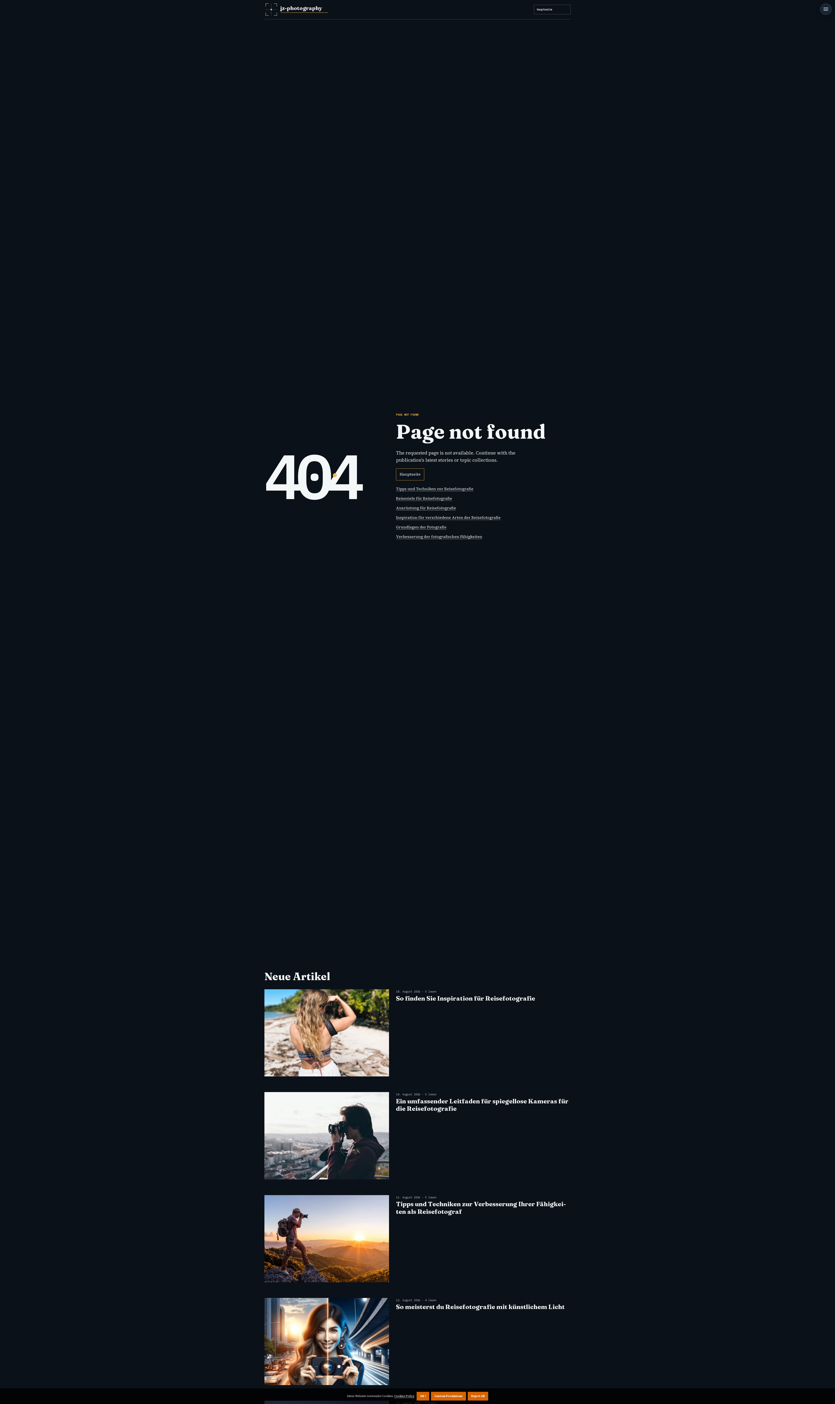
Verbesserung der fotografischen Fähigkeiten (439, 536)
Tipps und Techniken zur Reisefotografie (434, 488)
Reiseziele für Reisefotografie (424, 498)
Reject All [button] (478, 1396)
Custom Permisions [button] (448, 1396)
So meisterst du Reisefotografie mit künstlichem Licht (480, 1307)
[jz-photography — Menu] (826, 9)
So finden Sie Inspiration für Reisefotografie (465, 998)
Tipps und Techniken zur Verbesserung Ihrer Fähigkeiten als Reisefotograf (481, 1207)
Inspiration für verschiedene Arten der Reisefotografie (448, 517)
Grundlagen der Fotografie (421, 527)
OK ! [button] (423, 1396)
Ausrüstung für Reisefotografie (426, 508)
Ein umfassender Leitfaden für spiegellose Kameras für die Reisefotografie (482, 1105)
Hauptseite (544, 9)
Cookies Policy (404, 1396)
